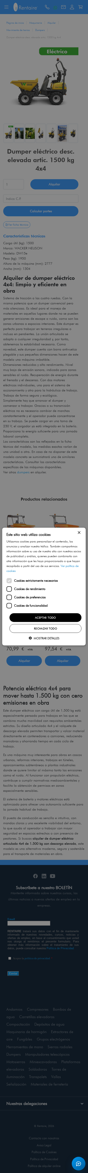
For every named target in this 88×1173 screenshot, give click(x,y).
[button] (44, 638)
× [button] (79, 532)
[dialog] (44, 586)
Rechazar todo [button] (45, 628)
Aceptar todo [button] (45, 617)
